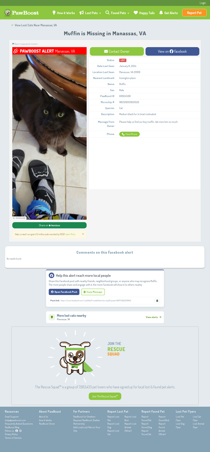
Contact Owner (119, 51)
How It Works (45, 420)
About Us (43, 416)
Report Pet (194, 13)
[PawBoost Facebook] (16, 430)
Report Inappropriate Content (26, 44)
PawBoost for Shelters (84, 416)
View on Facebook (172, 51)
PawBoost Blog (12, 427)
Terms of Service (13, 437)
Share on (44, 225)
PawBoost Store (47, 423)
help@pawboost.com (15, 420)
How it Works (65, 13)
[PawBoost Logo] (22, 12)
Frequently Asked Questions (19, 423)
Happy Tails (147, 13)
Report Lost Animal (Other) (130, 427)
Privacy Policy (11, 434)
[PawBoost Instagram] (20, 430)
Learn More (70, 234)
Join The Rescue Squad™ (105, 396)
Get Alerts (171, 13)
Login (203, 3)
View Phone (131, 134)
